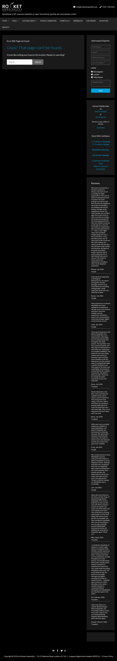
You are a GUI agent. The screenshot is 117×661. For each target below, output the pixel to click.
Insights (5, 27)
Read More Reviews (100, 150)
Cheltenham (91, 21)
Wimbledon (78, 21)
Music (14, 21)
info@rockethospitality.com (86, 7)
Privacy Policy (107, 656)
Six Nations (103, 21)
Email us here (101, 117)
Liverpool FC (65, 21)
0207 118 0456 (109, 7)
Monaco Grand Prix (48, 21)
